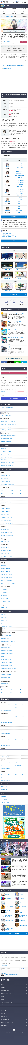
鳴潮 (9, 347)
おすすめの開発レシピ (6, 508)
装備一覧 (14, 13)
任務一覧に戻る (14, 240)
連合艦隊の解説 (4, 629)
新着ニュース (4, 1025)
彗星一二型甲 (19, 210)
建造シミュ (23, 13)
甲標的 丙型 (19, 177)
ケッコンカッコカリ (5, 553)
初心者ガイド (4, 448)
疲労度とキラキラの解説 (6, 556)
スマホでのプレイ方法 (6, 451)
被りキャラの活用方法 (6, 550)
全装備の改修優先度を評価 (7, 523)
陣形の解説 (3, 617)
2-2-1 (2, 490)
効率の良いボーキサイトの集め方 (8, 583)
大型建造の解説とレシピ (6, 517)
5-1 (2, 762)
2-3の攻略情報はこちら (14, 216)
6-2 (2, 692)
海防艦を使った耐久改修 (6, 438)
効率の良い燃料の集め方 (6, 574)
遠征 (14, 11)
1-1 (2, 704)
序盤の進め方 (4, 459)
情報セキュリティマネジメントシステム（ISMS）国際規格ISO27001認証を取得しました (15, 974)
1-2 (9, 704)
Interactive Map (4, 1008)
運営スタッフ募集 (5, 990)
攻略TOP (4, 8)
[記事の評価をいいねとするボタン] (14, 302)
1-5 (2, 707)
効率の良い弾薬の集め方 (6, 577)
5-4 (23, 762)
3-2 (2, 689)
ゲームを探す (4, 1010)
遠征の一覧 (3, 565)
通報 (26, 377)
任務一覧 (3, 499)
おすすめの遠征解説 (5, 481)
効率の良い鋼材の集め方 (6, 580)
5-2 (9, 762)
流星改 (19, 206)
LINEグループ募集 (5, 802)
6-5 (2, 777)
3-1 (2, 727)
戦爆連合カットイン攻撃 (6, 650)
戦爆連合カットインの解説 (8, 235)
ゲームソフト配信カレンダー (7, 1022)
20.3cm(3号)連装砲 (19, 180)
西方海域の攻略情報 (5, 757)
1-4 (23, 704)
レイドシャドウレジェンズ (14, 321)
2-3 (16, 716)
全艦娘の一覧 (4, 786)
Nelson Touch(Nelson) (6, 659)
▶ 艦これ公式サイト (5, 965)
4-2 (9, 751)
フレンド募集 (4, 799)
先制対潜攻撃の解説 (5, 677)
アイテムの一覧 (4, 607)
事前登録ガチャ (4, 1016)
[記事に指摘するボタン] (21, 302)
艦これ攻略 (6, 5)
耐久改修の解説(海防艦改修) (7, 535)
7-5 (2, 742)
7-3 (16, 739)
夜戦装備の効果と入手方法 (7, 653)
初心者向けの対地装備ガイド (7, 429)
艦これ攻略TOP (14, 294)
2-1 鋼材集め (4, 592)
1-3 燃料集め (4, 589)
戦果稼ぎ (4, 11)
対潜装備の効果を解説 (6, 674)
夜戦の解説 (3, 623)
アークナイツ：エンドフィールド (16, 313)
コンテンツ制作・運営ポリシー (7, 993)
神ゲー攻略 (3, 16)
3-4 (11, 689)
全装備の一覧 (4, 789)
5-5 (2, 765)
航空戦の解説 (4, 620)
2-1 (2, 716)
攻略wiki (3, 1013)
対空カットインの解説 (6, 635)
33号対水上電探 (19, 167)
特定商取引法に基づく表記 (6, 1002)
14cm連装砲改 (19, 171)
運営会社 (3, 987)
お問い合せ (3, 1005)
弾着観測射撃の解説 (6, 233)
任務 (23, 11)
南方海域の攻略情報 (5, 768)
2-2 (9, 716)
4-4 (23, 751)
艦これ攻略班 (7, 41)
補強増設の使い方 (5, 547)
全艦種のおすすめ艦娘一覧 (7, 465)
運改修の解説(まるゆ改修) (6, 532)
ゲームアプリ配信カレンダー (7, 1019)
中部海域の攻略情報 (5, 780)
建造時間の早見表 (5, 514)
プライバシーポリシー (5, 999)
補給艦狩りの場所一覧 (6, 502)
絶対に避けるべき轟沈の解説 (7, 484)
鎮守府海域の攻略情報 (6, 710)
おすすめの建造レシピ (6, 511)
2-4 (23, 716)
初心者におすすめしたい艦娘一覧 (8, 424)
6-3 (11, 692)
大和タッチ (3, 656)
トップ (2, 984)
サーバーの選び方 (5, 454)
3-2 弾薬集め (4, 595)
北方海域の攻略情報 (5, 733)
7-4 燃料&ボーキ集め (5, 601)
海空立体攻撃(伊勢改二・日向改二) (8, 668)
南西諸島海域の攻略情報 (6, 722)
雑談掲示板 (3, 796)
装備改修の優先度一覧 (6, 441)
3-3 (16, 727)
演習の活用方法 (4, 478)
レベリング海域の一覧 (6, 415)
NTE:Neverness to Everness (15, 337)
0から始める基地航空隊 (6, 427)
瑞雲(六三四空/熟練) (19, 175)
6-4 (23, 774)
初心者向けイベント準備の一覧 (8, 421)
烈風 (19, 202)
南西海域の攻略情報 (5, 745)
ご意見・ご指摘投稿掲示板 (7, 407)
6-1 (2, 774)
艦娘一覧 (4, 13)
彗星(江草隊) (19, 199)
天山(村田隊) (19, 198)
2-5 (2, 719)
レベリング (23, 8)
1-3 (16, 704)
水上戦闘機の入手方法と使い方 (9, 236)
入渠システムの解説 (5, 541)
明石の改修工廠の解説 (6, 520)
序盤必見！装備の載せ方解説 (7, 462)
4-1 (2, 751)
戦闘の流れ (3, 614)
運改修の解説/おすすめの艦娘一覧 (8, 435)
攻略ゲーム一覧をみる (14, 933)
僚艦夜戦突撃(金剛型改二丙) (7, 665)
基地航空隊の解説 (5, 638)
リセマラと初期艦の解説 (6, 457)
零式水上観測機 (19, 184)
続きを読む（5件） (14, 398)
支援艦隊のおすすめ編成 (6, 626)
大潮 (11, 109)
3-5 (2, 730)
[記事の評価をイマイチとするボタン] (6, 302)
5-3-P (2, 493)
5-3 (16, 762)
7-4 (2, 695)
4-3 (16, 751)
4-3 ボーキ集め (4, 598)
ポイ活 (22, 2)
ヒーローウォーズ (12, 329)
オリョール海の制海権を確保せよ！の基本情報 (13, 65)
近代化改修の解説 (5, 529)
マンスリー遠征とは (5, 571)
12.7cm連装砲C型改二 (19, 163)
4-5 (2, 754)
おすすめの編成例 (7, 68)
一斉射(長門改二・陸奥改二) (7, 662)
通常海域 (14, 8)
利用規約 (3, 996)
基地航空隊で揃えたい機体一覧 (8, 641)
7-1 (2, 739)
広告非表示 (17, 2)
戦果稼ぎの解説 (4, 683)
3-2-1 (11, 490)
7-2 (9, 739)
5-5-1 (11, 493)
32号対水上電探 (19, 186)
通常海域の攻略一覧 (5, 475)
